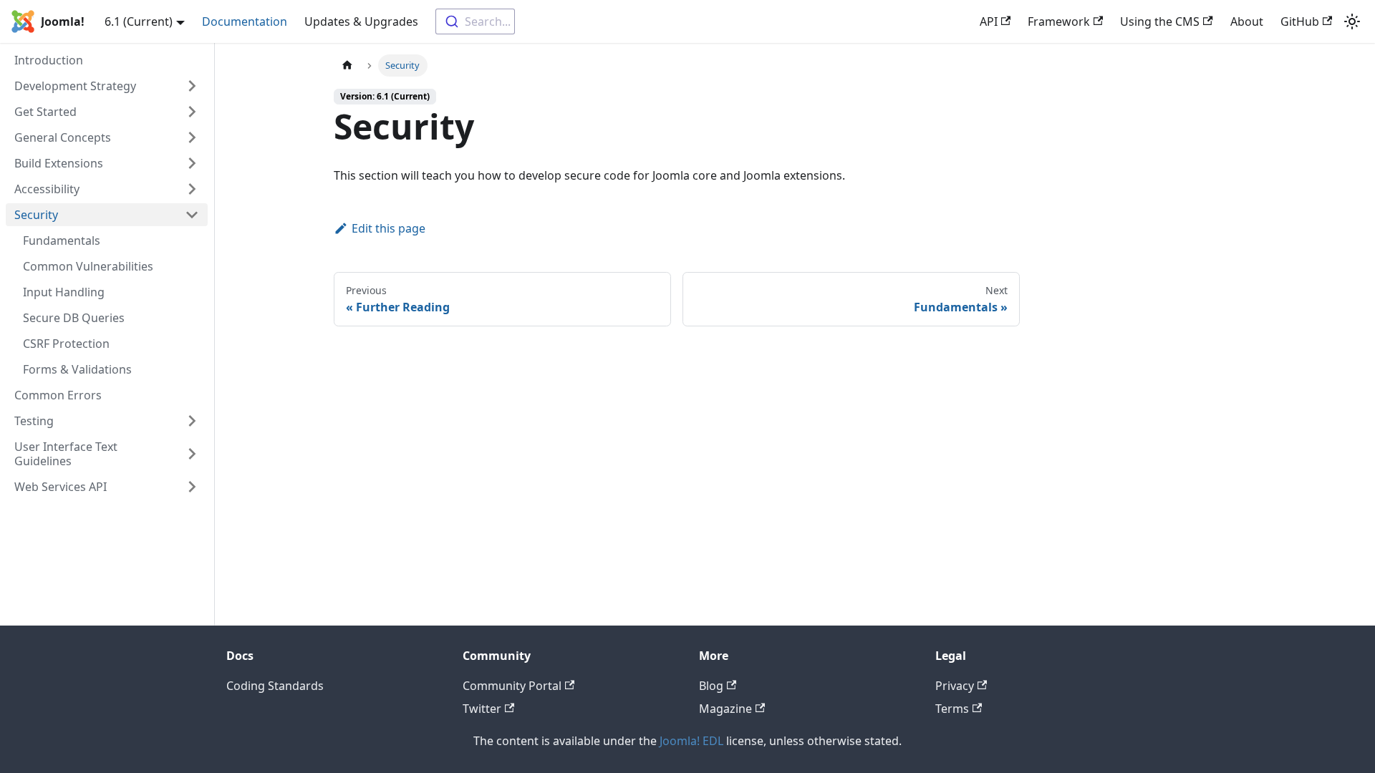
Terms (952, 708)
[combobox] (475, 21)
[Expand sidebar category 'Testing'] (192, 420)
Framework (1059, 21)
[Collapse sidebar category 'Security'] (192, 214)
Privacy (954, 686)
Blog (711, 686)
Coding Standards (275, 686)
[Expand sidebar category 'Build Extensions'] (192, 163)
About (1246, 21)
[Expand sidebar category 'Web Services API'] (192, 486)
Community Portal (512, 686)
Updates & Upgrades (361, 21)
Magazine (725, 708)
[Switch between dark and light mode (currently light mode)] (1352, 21)
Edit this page (388, 228)
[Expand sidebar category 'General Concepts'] (192, 137)
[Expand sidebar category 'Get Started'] (192, 111)
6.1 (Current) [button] (139, 21)
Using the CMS (1160, 21)
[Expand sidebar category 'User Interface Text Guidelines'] (192, 453)
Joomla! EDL (691, 741)
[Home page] (347, 65)
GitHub (1299, 21)
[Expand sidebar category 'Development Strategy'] (192, 85)
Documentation (244, 21)
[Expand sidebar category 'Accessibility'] (192, 189)
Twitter (482, 708)
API (989, 21)
